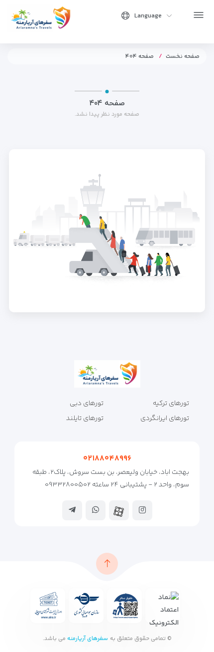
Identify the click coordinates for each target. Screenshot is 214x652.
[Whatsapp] (96, 509)
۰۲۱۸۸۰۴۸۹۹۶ (107, 458)
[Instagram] (142, 509)
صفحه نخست (183, 56)
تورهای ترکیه (171, 403)
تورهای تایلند (85, 418)
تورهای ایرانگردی (164, 418)
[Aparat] (119, 511)
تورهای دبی (87, 403)
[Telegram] (72, 509)
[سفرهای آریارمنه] (40, 17)
